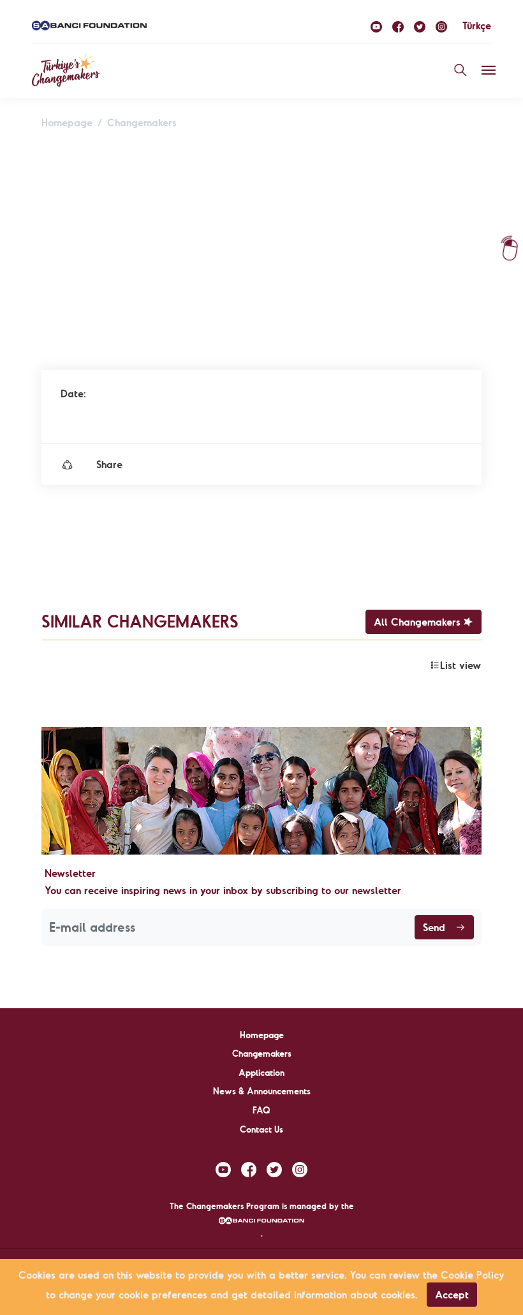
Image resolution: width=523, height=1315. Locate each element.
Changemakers (142, 122)
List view (460, 665)
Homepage (66, 122)
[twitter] (420, 25)
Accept (452, 1294)
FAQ (261, 1110)
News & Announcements (262, 1091)
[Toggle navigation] (488, 70)
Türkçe (476, 25)
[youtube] (376, 25)
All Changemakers (417, 621)
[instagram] (441, 25)
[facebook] (398, 25)
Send (434, 927)
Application (261, 1072)
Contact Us (261, 1129)
